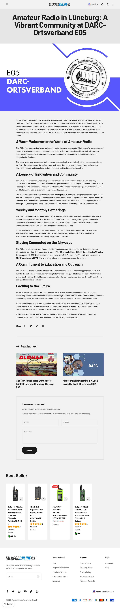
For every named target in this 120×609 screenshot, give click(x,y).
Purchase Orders (59, 572)
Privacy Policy (65, 414)
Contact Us (109, 563)
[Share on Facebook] (24, 325)
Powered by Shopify (30, 600)
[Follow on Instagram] (19, 591)
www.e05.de (73, 162)
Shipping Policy (86, 567)
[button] (14, 527)
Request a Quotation (60, 567)
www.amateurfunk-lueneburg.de (45, 162)
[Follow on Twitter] (13, 591)
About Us (56, 581)
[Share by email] (43, 325)
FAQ (54, 563)
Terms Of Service (87, 576)
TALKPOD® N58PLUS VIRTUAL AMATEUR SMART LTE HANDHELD (60, 512)
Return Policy (85, 563)
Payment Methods (87, 581)
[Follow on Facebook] (7, 591)
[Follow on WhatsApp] (37, 591)
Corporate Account (60, 576)
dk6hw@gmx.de (70, 317)
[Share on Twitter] (30, 325)
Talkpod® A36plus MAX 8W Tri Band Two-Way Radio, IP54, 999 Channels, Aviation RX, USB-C (15, 515)
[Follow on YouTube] (25, 591)
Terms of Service (80, 414)
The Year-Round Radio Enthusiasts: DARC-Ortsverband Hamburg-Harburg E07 (34, 384)
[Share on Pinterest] (37, 325)
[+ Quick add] (21, 499)
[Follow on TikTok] (31, 591)
